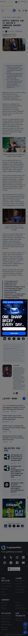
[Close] (25, 301)
